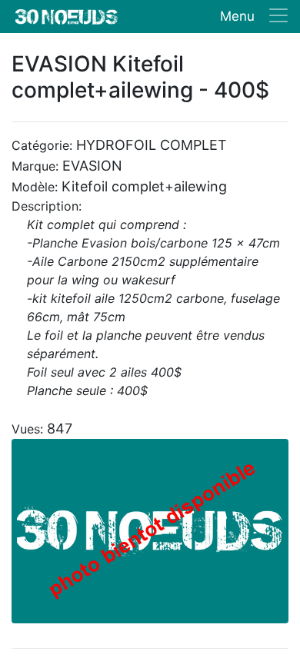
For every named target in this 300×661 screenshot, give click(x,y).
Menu (237, 16)
